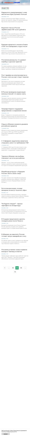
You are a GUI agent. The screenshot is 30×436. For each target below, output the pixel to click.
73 (15, 272)
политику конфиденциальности (9, 431)
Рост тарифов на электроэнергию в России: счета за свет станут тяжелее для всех (15, 76)
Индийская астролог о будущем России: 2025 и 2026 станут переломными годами (13, 172)
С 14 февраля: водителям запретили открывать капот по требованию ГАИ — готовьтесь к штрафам (14, 142)
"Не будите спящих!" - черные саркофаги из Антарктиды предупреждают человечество (12, 205)
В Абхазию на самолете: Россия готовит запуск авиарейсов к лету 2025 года (13, 235)
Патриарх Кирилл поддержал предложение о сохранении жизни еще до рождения (14, 110)
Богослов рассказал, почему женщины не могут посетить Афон (14, 189)
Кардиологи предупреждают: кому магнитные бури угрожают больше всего (14, 13)
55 (21, 268)
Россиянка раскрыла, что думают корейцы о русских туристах (13, 61)
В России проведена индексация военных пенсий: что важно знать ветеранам (13, 93)
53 (13, 268)
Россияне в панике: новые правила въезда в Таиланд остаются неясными (14, 250)
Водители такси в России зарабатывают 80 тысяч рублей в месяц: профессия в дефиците (13, 29)
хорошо (6, 434)
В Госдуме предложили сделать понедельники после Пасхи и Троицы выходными (13, 220)
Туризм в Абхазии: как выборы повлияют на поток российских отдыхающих (13, 157)
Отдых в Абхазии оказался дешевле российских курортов (14, 125)
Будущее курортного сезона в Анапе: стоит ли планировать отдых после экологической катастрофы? (14, 45)
